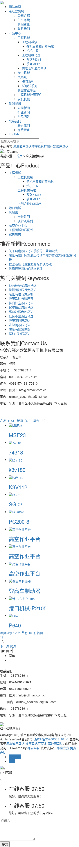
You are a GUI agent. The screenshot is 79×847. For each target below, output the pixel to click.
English (14, 134)
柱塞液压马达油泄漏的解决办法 (30, 264)
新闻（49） (24, 420)
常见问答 (24, 116)
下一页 (4, 646)
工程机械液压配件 (30, 94)
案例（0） (40, 420)
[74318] (15, 442)
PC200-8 (19, 521)
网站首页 (15, 6)
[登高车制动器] (20, 580)
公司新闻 (24, 107)
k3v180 (17, 469)
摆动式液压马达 (19, 333)
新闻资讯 (24, 24)
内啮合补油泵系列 (34, 68)
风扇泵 (22, 77)
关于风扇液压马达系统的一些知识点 (33, 251)
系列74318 (33, 59)
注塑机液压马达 (19, 325)
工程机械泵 (29, 42)
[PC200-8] (17, 511)
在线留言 (24, 129)
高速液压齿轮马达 (21, 311)
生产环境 (24, 20)
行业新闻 (24, 112)
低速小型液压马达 (21, 316)
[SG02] (14, 494)
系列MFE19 (34, 64)
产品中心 (15, 33)
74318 (16, 452)
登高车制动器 (24, 590)
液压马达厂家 (41, 146)
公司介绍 (24, 15)
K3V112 (18, 487)
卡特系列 (28, 81)
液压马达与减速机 (21, 294)
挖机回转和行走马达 (40, 46)
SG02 (15, 504)
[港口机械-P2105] (22, 598)
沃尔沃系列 (29, 86)
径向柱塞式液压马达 (22, 285)
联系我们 (24, 28)
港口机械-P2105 (28, 608)
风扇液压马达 (22, 146)
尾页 (13, 646)
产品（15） (8, 420)
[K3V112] (16, 477)
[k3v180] (15, 459)
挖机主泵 (32, 50)
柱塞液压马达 (59, 146)
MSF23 (17, 435)
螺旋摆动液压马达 (21, 307)
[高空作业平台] (20, 529)
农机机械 (24, 99)
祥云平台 (33, 748)
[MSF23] (15, 425)
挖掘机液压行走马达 (22, 289)
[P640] (14, 615)
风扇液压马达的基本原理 (26, 268)
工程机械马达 (31, 55)
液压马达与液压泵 (21, 298)
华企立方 (63, 748)
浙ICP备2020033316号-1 (51, 739)
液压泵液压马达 (19, 320)
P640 (15, 625)
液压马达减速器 (19, 329)
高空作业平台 (27, 90)
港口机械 (24, 72)
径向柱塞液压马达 (21, 303)
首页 (19, 156)
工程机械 (24, 37)
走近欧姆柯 (16, 11)
